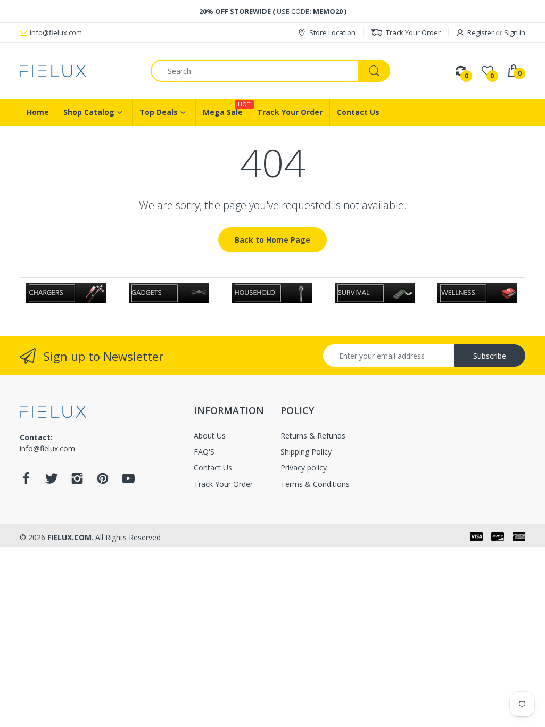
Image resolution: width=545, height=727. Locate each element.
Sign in (514, 32)
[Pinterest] (102, 481)
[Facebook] (26, 481)
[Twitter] (51, 481)
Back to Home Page (272, 240)
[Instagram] (77, 481)
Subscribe (489, 356)
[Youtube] (128, 481)
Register (480, 32)
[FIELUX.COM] (77, 71)
